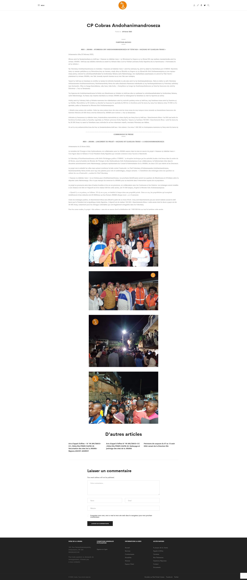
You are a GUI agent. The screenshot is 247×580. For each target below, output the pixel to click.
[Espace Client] (194, 5)
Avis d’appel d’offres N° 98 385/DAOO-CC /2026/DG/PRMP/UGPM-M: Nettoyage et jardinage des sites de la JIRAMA (123, 446)
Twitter (176, 577)
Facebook (169, 577)
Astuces (127, 561)
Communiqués (129, 554)
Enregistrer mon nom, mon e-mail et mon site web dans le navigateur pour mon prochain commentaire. (121, 516)
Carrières (156, 554)
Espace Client (129, 564)
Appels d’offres (158, 551)
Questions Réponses (160, 561)
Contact (155, 564)
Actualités (128, 557)
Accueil (127, 548)
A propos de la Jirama (160, 548)
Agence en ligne (102, 549)
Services (127, 551)
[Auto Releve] (198, 5)
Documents (157, 567)
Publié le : (118, 31)
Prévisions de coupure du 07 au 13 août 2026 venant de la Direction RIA (159, 444)
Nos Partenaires (158, 557)
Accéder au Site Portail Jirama (154, 577)
